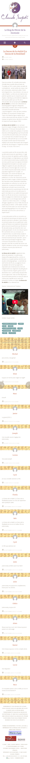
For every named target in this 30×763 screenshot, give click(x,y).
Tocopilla (12, 332)
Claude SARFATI (8, 59)
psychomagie (6, 330)
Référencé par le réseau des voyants (14, 727)
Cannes (21, 323)
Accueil (24, 726)
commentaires (19, 758)
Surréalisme (16, 330)
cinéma (11, 326)
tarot (5, 332)
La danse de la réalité (9, 328)
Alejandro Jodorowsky (9, 323)
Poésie (20, 328)
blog (12, 758)
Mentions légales (15, 729)
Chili (4, 326)
